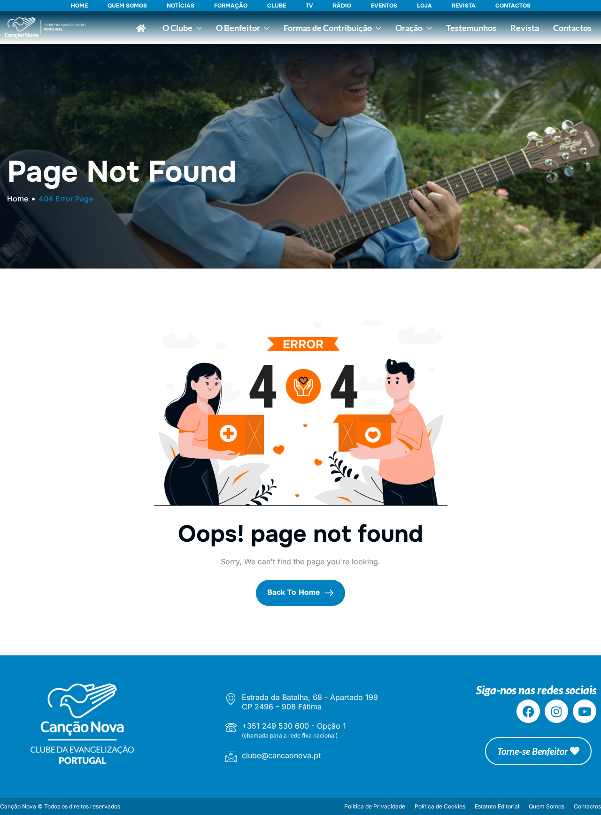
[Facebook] (528, 711)
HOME (79, 5)
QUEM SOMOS (127, 5)
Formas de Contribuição (328, 28)
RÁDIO (342, 5)
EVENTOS (384, 5)
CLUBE (276, 5)
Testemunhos (471, 28)
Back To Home (294, 592)
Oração (409, 28)
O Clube (177, 28)
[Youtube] (584, 711)
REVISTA (464, 5)
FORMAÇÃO (230, 5)
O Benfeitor (238, 28)
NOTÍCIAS (180, 5)
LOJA (424, 5)
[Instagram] (556, 711)
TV (309, 5)
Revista (524, 28)
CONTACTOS (513, 5)
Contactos (572, 28)
